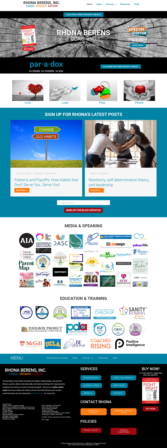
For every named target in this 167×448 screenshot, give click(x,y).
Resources (125, 4)
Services (110, 4)
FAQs (136, 4)
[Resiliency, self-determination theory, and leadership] (121, 143)
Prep (102, 102)
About (99, 4)
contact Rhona (37, 393)
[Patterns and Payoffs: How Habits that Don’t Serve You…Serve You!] (46, 143)
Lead (65, 102)
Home (89, 4)
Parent (139, 102)
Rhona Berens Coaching (57, 358)
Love (28, 102)
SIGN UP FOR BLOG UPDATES (83, 210)
